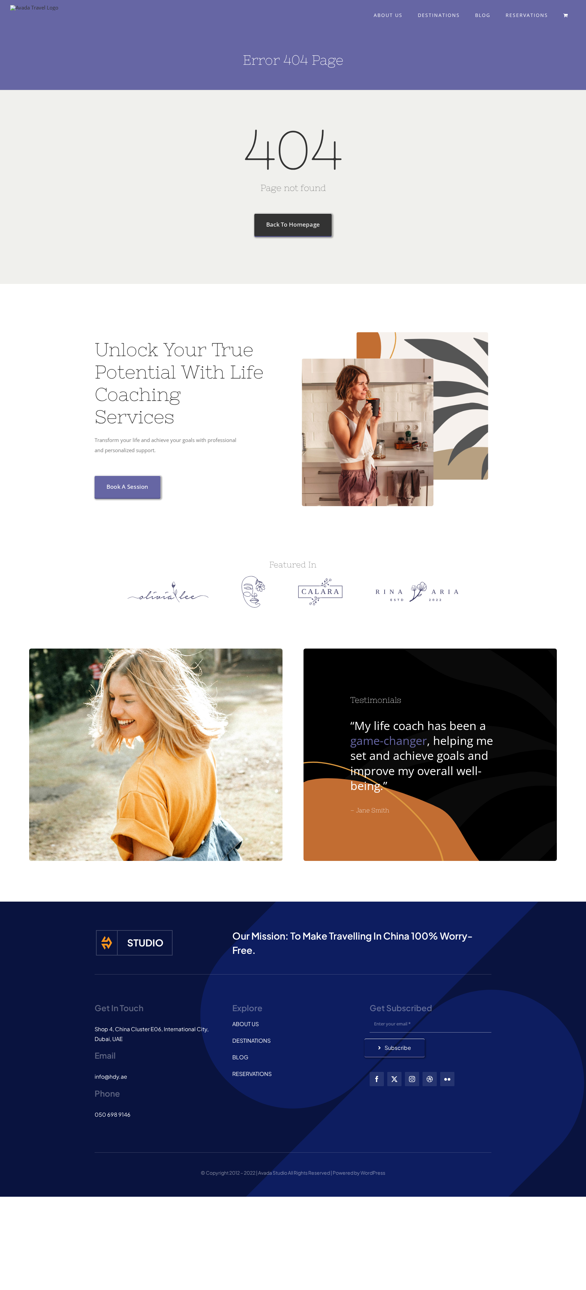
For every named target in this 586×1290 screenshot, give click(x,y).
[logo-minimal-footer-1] (134, 931)
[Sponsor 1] (168, 583)
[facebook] (377, 1079)
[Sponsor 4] (416, 584)
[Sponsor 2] (253, 578)
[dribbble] (430, 1079)
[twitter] (394, 1079)
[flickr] (447, 1079)
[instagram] (412, 1079)
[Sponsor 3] (320, 580)
